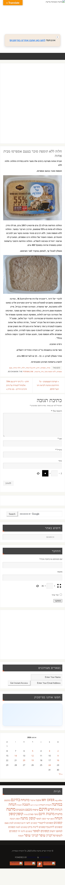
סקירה (26, 814)
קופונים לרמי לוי (25, 831)
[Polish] (59, 20)
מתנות (58, 814)
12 (32, 755)
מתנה (11, 809)
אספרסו (43, 368)
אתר (60, 460)
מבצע (28, 809)
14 (16, 755)
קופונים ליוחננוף (54, 827)
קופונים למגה (22, 826)
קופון (19, 813)
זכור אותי (55, 595)
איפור (32, 800)
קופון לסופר (41, 818)
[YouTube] (49, 863)
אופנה (38, 800)
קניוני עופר (31, 835)
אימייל (58, 449)
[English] (37, 20)
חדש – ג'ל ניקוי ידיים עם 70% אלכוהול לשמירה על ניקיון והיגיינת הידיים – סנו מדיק (17, 385)
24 (49, 765)
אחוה (48, 368)
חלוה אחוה (17, 368)
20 (24, 760)
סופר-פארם (33, 814)
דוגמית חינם (34, 805)
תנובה (21, 835)
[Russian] (37, 24)
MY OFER (48, 800)
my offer (58, 800)
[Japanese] (50, 20)
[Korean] (53, 20)
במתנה (57, 804)
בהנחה (25, 799)
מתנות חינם (46, 813)
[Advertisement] (32, 106)
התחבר (58, 601)
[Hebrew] (43, 20)
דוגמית (42, 804)
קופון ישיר (50, 818)
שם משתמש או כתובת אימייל (51, 559)
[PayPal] (39, 864)
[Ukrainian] (46, 24)
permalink (28, 371)
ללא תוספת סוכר (50, 371)
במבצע (7, 800)
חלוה (23, 368)
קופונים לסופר (41, 831)
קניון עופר (45, 835)
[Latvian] (56, 20)
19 (32, 760)
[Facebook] (16, 863)
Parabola (32, 857)
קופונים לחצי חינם (29, 822)
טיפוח (35, 809)
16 (58, 760)
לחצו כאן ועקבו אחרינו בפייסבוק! (27, 40)
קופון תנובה (15, 818)
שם (60, 438)
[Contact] (29, 863)
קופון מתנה (27, 818)
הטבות (19, 805)
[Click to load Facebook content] (32, 715)
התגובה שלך (56, 411)
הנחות (58, 809)
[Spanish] (43, 24)
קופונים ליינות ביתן (37, 827)
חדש (38, 368)
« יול (60, 774)
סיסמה (59, 571)
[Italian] (46, 20)
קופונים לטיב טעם (13, 822)
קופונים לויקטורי (45, 823)
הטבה (26, 804)
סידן (42, 371)
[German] (40, 20)
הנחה (12, 804)
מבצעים (20, 809)
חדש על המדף (30, 368)
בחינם (15, 799)
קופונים (58, 822)
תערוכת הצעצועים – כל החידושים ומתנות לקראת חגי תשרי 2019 (48, 385)
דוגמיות (48, 804)
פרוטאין (37, 371)
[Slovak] (40, 24)
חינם (43, 809)
